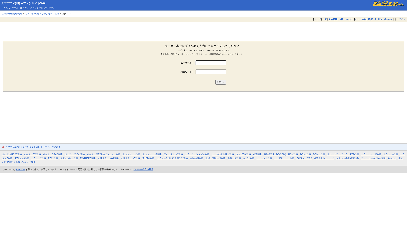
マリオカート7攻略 (130, 158)
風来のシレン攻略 (69, 158)
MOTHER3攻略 (88, 158)
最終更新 (333, 19)
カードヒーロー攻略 (284, 158)
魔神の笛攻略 (234, 158)
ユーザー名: (187, 63)
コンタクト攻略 (264, 158)
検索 (341, 19)
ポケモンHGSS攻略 (12, 154)
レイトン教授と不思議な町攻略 (172, 158)
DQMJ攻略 (305, 154)
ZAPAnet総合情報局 (12, 13)
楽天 (400, 158)
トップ (317, 19)
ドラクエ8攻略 (22, 158)
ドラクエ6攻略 (390, 154)
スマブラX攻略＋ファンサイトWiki (23, 3)
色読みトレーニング (324, 158)
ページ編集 (360, 19)
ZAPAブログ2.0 (304, 158)
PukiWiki (20, 169)
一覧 (325, 19)
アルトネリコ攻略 (131, 154)
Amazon (392, 158)
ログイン (401, 19)
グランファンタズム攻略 (197, 154)
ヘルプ (348, 19)
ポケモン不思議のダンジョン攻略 (103, 154)
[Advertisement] (203, 30)
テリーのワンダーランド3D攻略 (343, 154)
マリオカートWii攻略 (108, 158)
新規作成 (372, 19)
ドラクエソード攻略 (371, 154)
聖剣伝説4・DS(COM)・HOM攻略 (281, 154)
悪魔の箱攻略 (196, 158)
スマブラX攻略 (243, 154)
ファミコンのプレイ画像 (373, 158)
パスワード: (187, 72)
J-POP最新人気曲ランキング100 (18, 162)
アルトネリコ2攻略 (152, 154)
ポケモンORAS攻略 (52, 154)
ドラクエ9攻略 (38, 158)
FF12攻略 (53, 158)
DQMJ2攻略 (319, 154)
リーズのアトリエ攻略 (223, 154)
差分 (380, 19)
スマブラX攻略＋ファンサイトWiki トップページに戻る (33, 147)
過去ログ (388, 19)
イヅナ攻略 (248, 158)
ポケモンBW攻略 (32, 154)
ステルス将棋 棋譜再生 (347, 158)
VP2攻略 (257, 154)
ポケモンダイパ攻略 (75, 154)
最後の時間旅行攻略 (215, 158)
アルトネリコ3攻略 (173, 154)
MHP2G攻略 (148, 158)
